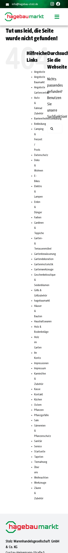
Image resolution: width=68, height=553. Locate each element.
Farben (37, 217)
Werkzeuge (40, 482)
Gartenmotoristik (43, 264)
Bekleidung (40, 124)
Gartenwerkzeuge (43, 269)
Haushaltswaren (43, 321)
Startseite (39, 451)
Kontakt (38, 394)
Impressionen (41, 363)
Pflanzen (39, 410)
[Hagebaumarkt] (24, 14)
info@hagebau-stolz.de (25, 4)
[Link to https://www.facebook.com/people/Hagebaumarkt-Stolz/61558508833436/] (58, 4)
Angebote (39, 72)
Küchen (38, 399)
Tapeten (38, 456)
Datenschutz (41, 155)
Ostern (38, 404)
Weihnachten (41, 477)
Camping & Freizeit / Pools (39, 139)
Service (38, 446)
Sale (36, 420)
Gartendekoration (43, 259)
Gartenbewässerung (45, 254)
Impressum (40, 368)
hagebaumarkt (42, 300)
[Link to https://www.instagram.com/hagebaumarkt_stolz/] (52, 4)
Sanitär (38, 441)
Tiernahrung (40, 462)
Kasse (37, 389)
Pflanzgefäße (41, 415)
